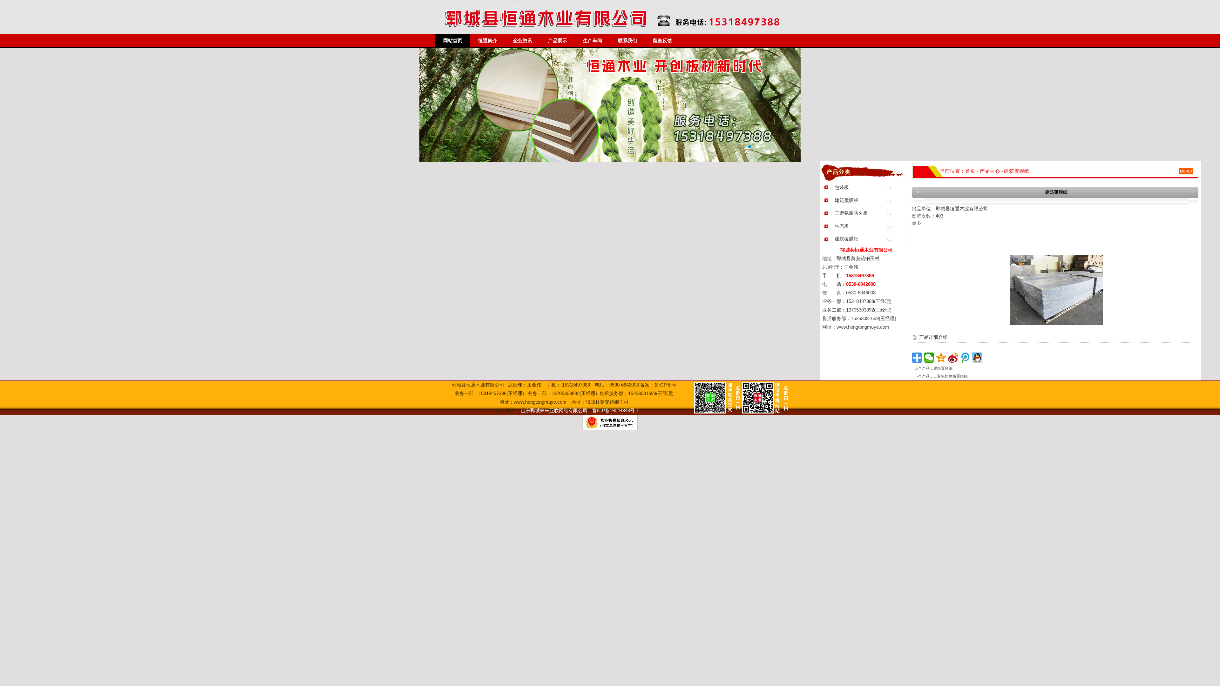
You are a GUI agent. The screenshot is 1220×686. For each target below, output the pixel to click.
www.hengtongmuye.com (863, 327)
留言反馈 (662, 40)
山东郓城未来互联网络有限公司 (554, 410)
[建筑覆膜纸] (1056, 323)
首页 (970, 171)
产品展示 (557, 40)
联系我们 (627, 40)
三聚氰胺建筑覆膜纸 (950, 376)
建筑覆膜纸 (942, 368)
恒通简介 (487, 40)
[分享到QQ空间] (941, 358)
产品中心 (989, 171)
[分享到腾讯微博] (965, 358)
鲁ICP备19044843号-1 (615, 410)
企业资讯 (522, 40)
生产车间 (592, 40)
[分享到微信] (929, 358)
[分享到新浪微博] (953, 358)
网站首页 (452, 40)
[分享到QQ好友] (977, 358)
